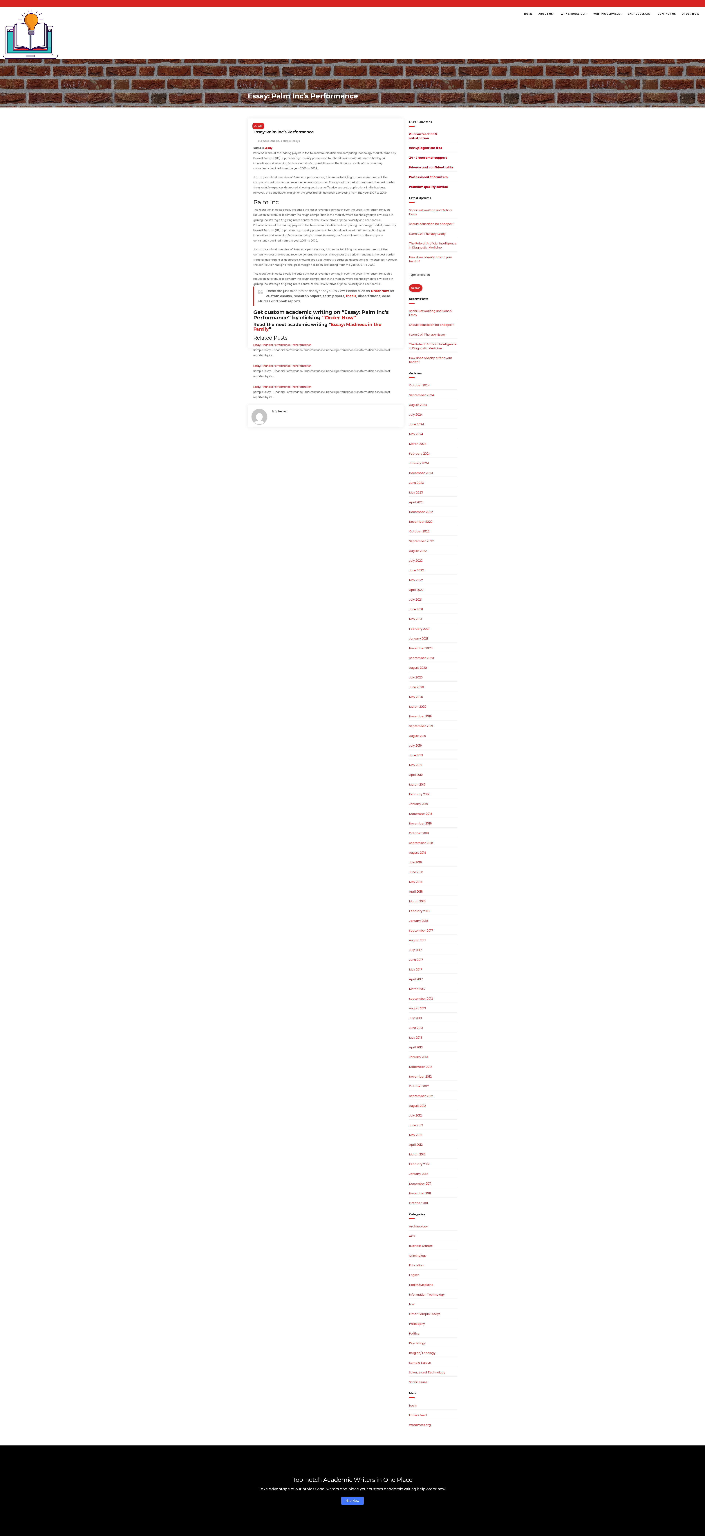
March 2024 (418, 444)
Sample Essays (639, 13)
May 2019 (415, 765)
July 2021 (415, 599)
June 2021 (416, 609)
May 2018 (415, 882)
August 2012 (417, 1106)
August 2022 (418, 551)
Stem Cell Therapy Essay (427, 234)
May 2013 (415, 1038)
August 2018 (417, 853)
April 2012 (416, 1145)
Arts (412, 1236)
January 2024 (419, 463)
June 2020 (416, 687)
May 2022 (416, 580)
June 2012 (416, 1125)
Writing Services (606, 13)
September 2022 (421, 541)
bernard (282, 411)
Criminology (418, 1256)
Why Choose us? (573, 13)
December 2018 (420, 814)
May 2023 (416, 492)
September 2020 (421, 658)
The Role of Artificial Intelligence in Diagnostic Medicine (433, 245)
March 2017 (417, 989)
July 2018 (415, 862)
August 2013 (417, 1008)
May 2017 (415, 969)
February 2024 (420, 453)
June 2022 (416, 570)
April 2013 (416, 1047)
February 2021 (419, 629)
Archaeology (418, 1226)
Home (528, 13)
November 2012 (420, 1076)
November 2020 (421, 648)
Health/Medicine (421, 1285)
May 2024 (416, 434)
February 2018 (419, 911)
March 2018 (417, 901)
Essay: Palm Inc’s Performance (283, 131)
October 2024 (419, 385)
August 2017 (417, 940)
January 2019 (418, 804)
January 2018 (418, 921)
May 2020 (416, 697)
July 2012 (415, 1115)
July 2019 (415, 745)
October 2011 (418, 1203)
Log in (413, 1405)
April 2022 (416, 590)
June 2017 (416, 960)
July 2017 (415, 950)
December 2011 (420, 1184)
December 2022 (421, 512)
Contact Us (667, 13)
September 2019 (421, 726)
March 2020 (417, 707)
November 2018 (420, 823)
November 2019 (420, 716)
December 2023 (421, 473)
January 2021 (418, 638)
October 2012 (419, 1086)
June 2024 (416, 424)
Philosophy (417, 1324)
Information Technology (427, 1294)
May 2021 (415, 619)
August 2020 (418, 668)
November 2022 (421, 522)
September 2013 (421, 999)
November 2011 (420, 1193)
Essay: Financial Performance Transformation (282, 345)
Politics (414, 1333)
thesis (351, 296)
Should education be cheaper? (431, 224)
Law (412, 1304)
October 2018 (419, 833)
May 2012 (415, 1135)
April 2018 (416, 891)
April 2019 (416, 775)
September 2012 (421, 1096)
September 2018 (421, 843)
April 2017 (416, 979)
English (414, 1275)
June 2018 (416, 872)
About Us (545, 13)
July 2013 (415, 1018)
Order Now (690, 13)
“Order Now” (339, 317)
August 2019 (417, 736)
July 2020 (416, 677)
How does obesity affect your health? (430, 259)
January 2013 (418, 1057)
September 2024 (421, 395)
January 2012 (418, 1174)
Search (415, 288)
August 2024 (418, 405)
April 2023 (416, 502)
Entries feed (418, 1415)
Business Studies (268, 141)
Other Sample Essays (424, 1314)
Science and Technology (427, 1372)
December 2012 (420, 1067)
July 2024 (416, 415)
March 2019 (417, 784)
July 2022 (416, 561)
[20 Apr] (326, 121)
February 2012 (419, 1164)
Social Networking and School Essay (431, 212)
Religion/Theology (422, 1353)
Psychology (417, 1343)
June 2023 (416, 483)
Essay (268, 148)
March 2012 (417, 1154)
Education (416, 1265)
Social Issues (418, 1382)
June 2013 (416, 1028)
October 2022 (419, 531)
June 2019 (416, 755)
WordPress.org (420, 1425)
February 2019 (419, 794)
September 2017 (421, 930)
